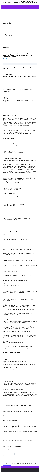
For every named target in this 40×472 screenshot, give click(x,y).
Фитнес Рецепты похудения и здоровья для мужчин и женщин (28, 2)
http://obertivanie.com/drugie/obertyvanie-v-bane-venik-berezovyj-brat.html (12, 447)
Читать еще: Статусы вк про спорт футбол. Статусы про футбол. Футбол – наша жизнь (14, 263)
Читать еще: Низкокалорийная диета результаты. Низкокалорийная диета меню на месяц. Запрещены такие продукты (19, 364)
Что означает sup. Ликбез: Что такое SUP (7, 34)
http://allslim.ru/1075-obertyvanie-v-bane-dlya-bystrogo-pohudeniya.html (12, 446)
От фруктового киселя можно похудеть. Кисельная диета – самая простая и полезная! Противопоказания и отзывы (8, 47)
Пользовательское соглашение (7, 467)
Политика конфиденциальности (16, 467)
